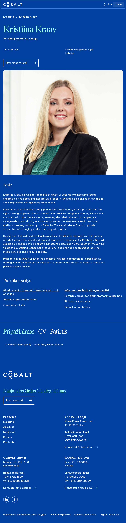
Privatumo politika (60, 514)
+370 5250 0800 (75, 476)
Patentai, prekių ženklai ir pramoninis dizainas (93, 296)
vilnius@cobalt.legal (77, 472)
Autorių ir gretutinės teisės (20, 299)
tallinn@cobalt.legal (77, 432)
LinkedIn (69, 53)
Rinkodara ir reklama (77, 301)
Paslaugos (9, 416)
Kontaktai (9, 442)
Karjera (7, 437)
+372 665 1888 (11, 49)
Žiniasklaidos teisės (77, 307)
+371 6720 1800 (13, 476)
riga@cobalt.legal (13, 472)
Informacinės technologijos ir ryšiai (86, 290)
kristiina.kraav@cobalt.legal (79, 49)
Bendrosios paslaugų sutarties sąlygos (24, 514)
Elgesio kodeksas (109, 514)
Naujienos (9, 432)
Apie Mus (8, 426)
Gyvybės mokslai (14, 305)
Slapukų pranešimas (85, 514)
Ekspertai (9, 16)
